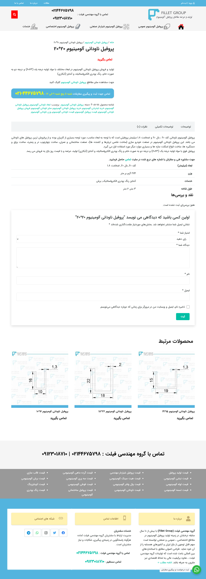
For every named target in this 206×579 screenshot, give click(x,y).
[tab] (186, 127)
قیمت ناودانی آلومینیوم (63, 112)
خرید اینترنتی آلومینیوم (93, 108)
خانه (112, 42)
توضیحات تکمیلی (164, 127)
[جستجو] (14, 14)
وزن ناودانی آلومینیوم (41, 112)
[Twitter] (55, 533)
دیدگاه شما (183, 245)
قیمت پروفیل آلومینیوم (86, 112)
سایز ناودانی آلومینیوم (41, 108)
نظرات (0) (142, 127)
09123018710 (54, 454)
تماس (128, 159)
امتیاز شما (184, 233)
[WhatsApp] (37, 533)
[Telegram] (28, 533)
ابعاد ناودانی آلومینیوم (40, 105)
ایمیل (186, 290)
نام (187, 274)
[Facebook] (63, 533)
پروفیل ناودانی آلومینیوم (96, 42)
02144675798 (86, 454)
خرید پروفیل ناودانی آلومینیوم (67, 108)
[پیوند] (170, 14)
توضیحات (186, 127)
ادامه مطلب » (165, 562)
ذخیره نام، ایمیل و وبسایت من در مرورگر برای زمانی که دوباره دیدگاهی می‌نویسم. (142, 307)
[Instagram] (46, 533)
